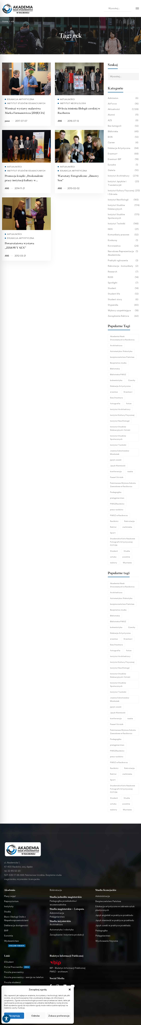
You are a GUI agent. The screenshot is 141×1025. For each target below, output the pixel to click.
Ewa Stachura (116, 397)
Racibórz (114, 521)
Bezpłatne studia (118, 363)
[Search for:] (117, 8)
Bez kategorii (123, 126)
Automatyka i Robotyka (121, 351)
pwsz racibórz (116, 509)
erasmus (114, 392)
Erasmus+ (123, 153)
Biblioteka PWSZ (118, 374)
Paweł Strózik (116, 477)
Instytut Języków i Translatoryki (123, 183)
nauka (130, 471)
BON (123, 137)
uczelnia (126, 557)
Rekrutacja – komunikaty (123, 266)
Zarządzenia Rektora (123, 316)
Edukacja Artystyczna (123, 148)
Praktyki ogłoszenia (123, 260)
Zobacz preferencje (59, 1015)
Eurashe (123, 164)
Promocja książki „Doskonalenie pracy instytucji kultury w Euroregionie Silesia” (24, 180)
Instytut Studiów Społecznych (123, 216)
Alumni (123, 114)
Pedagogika (115, 492)
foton (128, 403)
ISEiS (123, 229)
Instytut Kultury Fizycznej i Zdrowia (123, 192)
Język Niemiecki (117, 465)
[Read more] (26, 64)
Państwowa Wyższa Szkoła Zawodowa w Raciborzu (123, 484)
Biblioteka (123, 131)
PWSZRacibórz (117, 504)
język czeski (115, 460)
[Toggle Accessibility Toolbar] (6, 1018)
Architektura (116, 345)
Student (123, 288)
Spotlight (123, 282)
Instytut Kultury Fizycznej (122, 415)
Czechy (131, 380)
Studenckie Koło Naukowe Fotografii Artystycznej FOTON (122, 541)
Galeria (123, 170)
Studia (127, 551)
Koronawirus (123, 246)
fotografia (115, 403)
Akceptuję (14, 1015)
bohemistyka (116, 380)
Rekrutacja (129, 521)
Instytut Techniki (123, 223)
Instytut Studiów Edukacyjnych (123, 207)
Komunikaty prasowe (123, 234)
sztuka (113, 557)
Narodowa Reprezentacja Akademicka (123, 253)
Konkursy (123, 240)
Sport (113, 533)
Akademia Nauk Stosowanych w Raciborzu (122, 338)
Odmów (35, 1015)
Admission (123, 98)
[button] (69, 989)
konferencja (116, 471)
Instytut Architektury (123, 175)
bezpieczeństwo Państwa (122, 357)
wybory (113, 562)
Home (5, 21)
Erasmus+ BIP (123, 159)
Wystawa (127, 562)
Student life (123, 293)
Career (123, 142)
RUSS (123, 277)
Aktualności (123, 109)
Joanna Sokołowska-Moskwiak (120, 452)
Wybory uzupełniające (123, 310)
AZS (123, 120)
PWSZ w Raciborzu (119, 515)
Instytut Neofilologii (123, 199)
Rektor (113, 527)
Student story (123, 299)
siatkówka (127, 527)
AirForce (123, 103)
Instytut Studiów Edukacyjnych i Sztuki (120, 428)
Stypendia (123, 305)
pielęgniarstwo (117, 498)
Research (123, 271)
